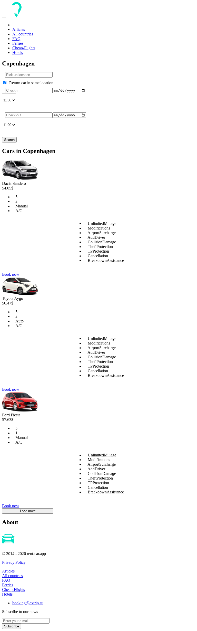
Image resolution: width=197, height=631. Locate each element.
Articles (18, 29)
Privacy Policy (14, 562)
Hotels (17, 52)
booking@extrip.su (27, 603)
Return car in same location (30, 83)
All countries (22, 34)
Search (9, 140)
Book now (10, 274)
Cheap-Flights (23, 48)
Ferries (17, 43)
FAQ (16, 38)
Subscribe (11, 626)
